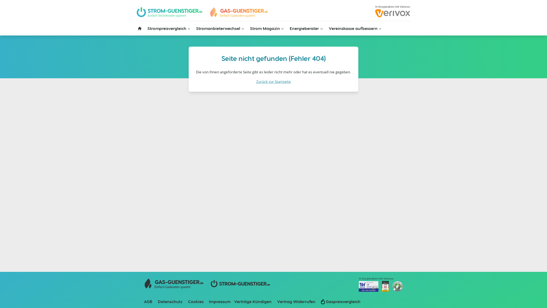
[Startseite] (140, 28)
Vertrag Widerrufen (296, 301)
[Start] (239, 12)
